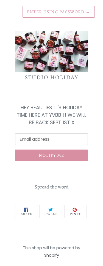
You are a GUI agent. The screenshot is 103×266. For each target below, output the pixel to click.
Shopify (51, 255)
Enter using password (58, 12)
